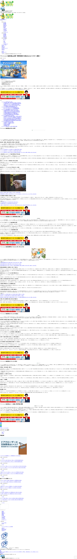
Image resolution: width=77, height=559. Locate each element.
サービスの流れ (4, 44)
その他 (4, 42)
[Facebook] (38, 422)
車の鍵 (3, 515)
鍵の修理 (5, 23)
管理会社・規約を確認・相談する (9, 122)
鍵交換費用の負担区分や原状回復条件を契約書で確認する (12, 120)
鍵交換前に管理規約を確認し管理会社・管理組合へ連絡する (13, 116)
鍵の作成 (5, 26)
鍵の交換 (5, 24)
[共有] (38, 426)
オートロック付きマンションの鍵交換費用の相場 (11, 107)
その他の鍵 (5, 30)
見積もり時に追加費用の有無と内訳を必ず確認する (11, 114)
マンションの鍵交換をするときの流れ (7, 121)
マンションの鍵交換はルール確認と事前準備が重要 (9, 126)
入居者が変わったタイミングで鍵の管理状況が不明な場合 (12, 103)
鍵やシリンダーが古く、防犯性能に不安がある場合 (11, 104)
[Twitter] (38, 424)
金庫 (4, 41)
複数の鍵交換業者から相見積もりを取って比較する (11, 110)
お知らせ (3, 530)
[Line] (38, 425)
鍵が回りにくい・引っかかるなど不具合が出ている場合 (12, 105)
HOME (3, 51)
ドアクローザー (4, 519)
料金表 (3, 45)
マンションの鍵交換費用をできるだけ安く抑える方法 (10, 109)
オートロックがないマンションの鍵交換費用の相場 (11, 108)
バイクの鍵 (5, 28)
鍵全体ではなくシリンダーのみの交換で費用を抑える (12, 111)
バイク (4, 40)
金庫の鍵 (5, 29)
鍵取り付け (5, 25)
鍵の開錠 (5, 22)
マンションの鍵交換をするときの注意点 (8, 115)
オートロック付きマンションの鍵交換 (7, 526)
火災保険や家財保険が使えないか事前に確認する (11, 113)
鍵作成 (3, 514)
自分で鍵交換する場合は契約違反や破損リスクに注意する (12, 119)
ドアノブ (5, 31)
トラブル (3, 431)
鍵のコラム (3, 46)
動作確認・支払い (7, 125)
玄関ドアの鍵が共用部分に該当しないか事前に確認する (12, 118)
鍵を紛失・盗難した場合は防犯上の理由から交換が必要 (12, 102)
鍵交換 (3, 512)
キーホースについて (5, 48)
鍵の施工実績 (4, 529)
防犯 (2, 432)
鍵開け (3, 511)
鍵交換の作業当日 (7, 124)
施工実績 (3, 47)
